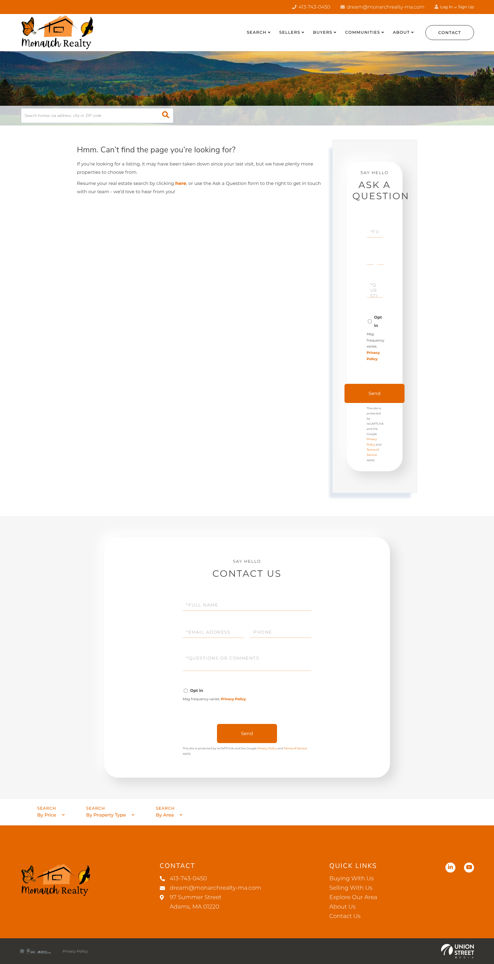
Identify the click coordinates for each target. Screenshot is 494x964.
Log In (446, 6)
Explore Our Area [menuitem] (353, 897)
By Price (46, 815)
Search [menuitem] (256, 32)
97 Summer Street (196, 902)
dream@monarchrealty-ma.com (385, 7)
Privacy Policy (233, 699)
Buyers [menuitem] (322, 32)
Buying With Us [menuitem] (351, 878)
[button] (166, 115)
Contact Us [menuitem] (344, 916)
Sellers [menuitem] (289, 32)
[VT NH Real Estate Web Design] (457, 951)
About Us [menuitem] (342, 906)
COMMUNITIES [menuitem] (362, 32)
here (180, 183)
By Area (165, 815)
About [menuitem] (401, 32)
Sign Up (466, 6)
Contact (449, 32)
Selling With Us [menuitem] (351, 888)
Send (374, 393)
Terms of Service (295, 748)
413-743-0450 (313, 7)
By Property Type (106, 815)
